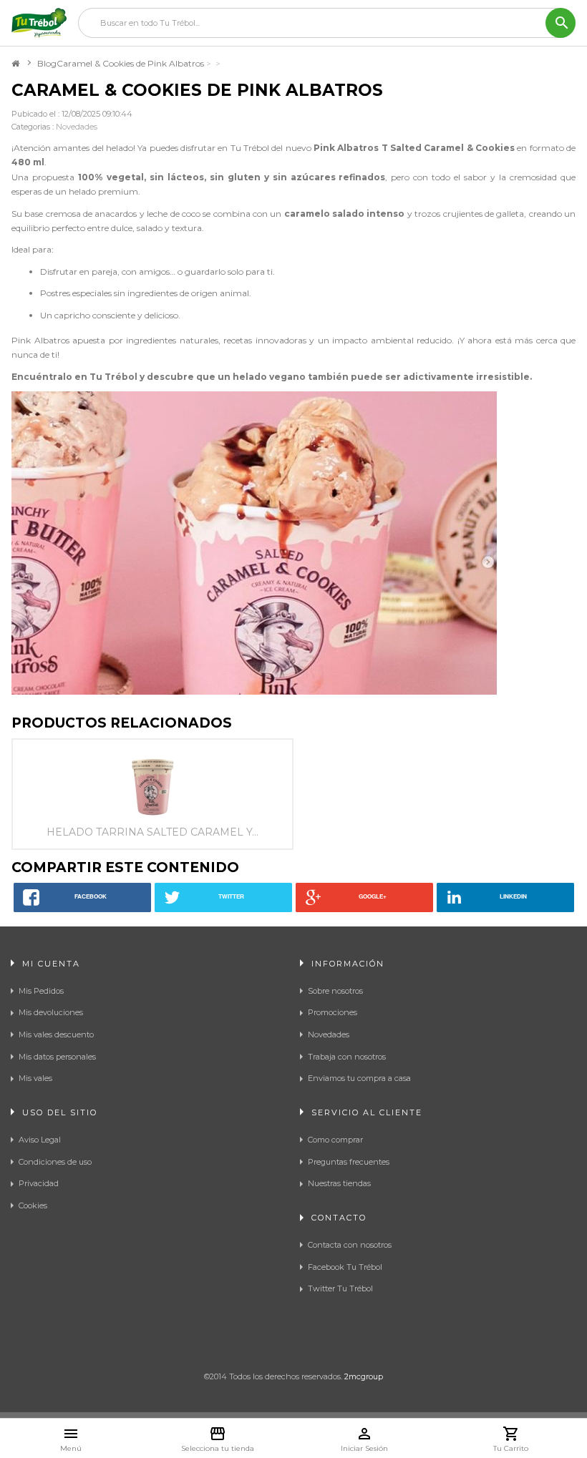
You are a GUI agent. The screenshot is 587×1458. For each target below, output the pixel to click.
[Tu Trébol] (39, 23)
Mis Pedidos (41, 991)
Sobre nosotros (335, 991)
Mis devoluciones (51, 1012)
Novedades (76, 127)
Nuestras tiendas (339, 1183)
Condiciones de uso (55, 1162)
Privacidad (39, 1183)
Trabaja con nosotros (347, 1057)
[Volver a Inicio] (15, 64)
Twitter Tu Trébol (340, 1288)
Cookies (33, 1205)
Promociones (332, 1012)
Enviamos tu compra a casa (359, 1078)
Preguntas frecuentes (348, 1162)
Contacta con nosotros (350, 1245)
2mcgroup (363, 1376)
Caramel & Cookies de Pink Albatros (130, 63)
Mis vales (35, 1078)
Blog (47, 63)
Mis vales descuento (56, 1034)
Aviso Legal (40, 1140)
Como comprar (335, 1140)
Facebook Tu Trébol (345, 1267)
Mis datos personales (57, 1057)
